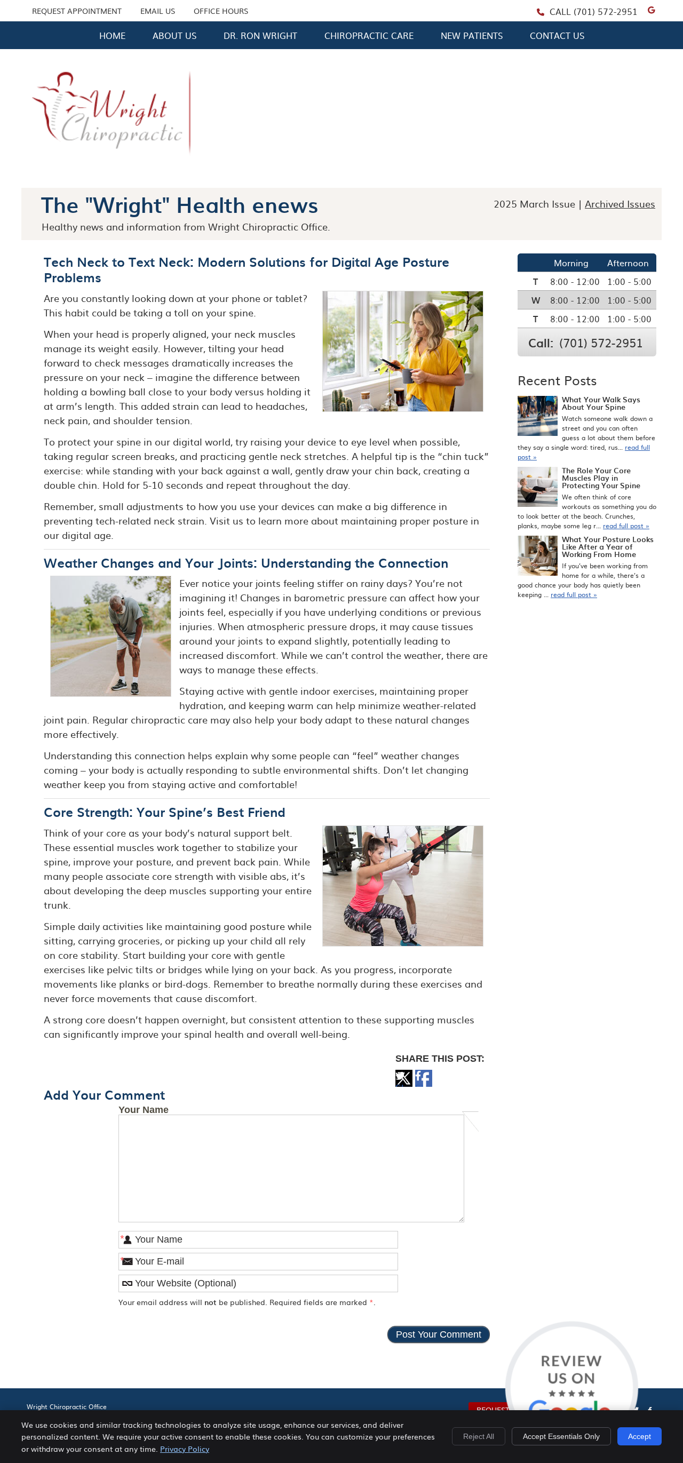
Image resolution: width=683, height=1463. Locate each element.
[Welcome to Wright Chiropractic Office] (111, 166)
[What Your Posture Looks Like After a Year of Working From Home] (538, 557)
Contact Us (557, 35)
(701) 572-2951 (606, 11)
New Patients (472, 35)
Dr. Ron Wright (260, 35)
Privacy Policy (184, 1448)
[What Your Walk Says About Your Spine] (538, 417)
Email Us (157, 10)
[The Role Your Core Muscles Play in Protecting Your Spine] (538, 488)
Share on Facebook (423, 1083)
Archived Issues (620, 203)
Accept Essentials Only (561, 1436)
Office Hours (221, 10)
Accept (639, 1436)
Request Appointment (77, 10)
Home (112, 35)
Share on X (403, 1083)
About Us (174, 35)
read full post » (626, 525)
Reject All (478, 1436)
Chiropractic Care (369, 35)
